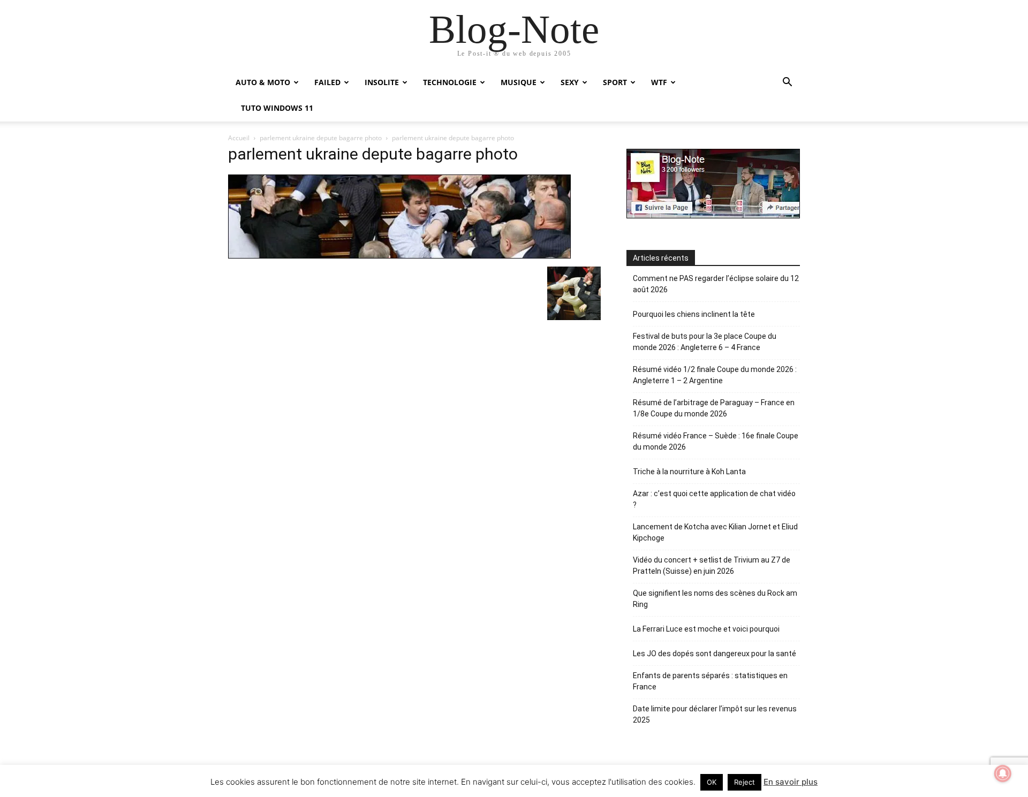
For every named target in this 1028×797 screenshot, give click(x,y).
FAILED (327, 82)
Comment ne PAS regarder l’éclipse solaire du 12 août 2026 (716, 284)
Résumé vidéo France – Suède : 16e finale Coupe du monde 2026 (715, 441)
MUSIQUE (518, 82)
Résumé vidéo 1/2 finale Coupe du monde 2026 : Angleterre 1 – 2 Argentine (715, 375)
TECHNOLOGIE (450, 82)
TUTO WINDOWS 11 (277, 108)
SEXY (570, 82)
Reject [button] (744, 782)
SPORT (615, 82)
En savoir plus (791, 782)
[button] (787, 83)
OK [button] (711, 782)
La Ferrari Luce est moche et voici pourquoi (706, 629)
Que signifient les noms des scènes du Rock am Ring (715, 599)
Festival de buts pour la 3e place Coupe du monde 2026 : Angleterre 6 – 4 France (704, 342)
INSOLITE (382, 82)
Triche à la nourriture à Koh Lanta (689, 471)
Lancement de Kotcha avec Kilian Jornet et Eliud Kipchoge (715, 532)
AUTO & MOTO (263, 82)
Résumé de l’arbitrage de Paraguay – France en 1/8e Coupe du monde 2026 (714, 408)
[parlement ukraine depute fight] (574, 317)
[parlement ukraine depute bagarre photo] (399, 255)
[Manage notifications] (1002, 773)
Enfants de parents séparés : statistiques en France (710, 681)
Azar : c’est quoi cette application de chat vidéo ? (714, 499)
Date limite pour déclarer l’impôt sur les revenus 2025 (715, 714)
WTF (659, 82)
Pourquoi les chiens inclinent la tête (694, 314)
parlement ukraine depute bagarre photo (321, 137)
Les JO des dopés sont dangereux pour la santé (714, 653)
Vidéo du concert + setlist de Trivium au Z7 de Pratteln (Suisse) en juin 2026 (711, 565)
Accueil (239, 137)
